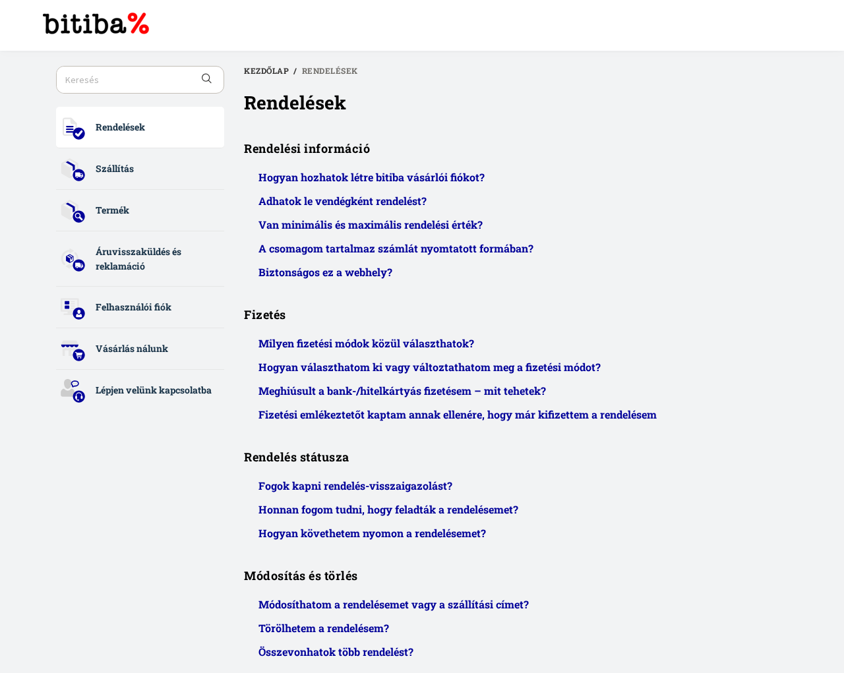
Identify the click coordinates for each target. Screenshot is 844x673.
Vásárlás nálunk (132, 348)
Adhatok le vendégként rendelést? (342, 201)
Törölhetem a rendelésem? (323, 628)
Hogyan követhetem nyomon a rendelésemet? (372, 533)
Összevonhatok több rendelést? (335, 651)
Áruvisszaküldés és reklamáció (138, 258)
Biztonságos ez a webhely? (325, 272)
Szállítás (115, 168)
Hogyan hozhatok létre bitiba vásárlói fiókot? (371, 177)
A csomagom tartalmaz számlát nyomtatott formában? (395, 248)
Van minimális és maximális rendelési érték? (370, 224)
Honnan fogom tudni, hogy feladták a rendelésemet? (388, 509)
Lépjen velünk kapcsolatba (154, 390)
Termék (112, 210)
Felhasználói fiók (133, 307)
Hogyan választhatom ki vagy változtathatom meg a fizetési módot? (429, 367)
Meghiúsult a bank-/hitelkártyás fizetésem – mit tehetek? (402, 390)
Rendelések (120, 127)
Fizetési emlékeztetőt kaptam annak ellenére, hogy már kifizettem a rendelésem (457, 414)
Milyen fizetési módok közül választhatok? (366, 343)
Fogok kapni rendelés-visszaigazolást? (355, 485)
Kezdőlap (266, 70)
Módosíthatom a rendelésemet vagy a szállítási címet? (393, 604)
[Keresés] (206, 80)
